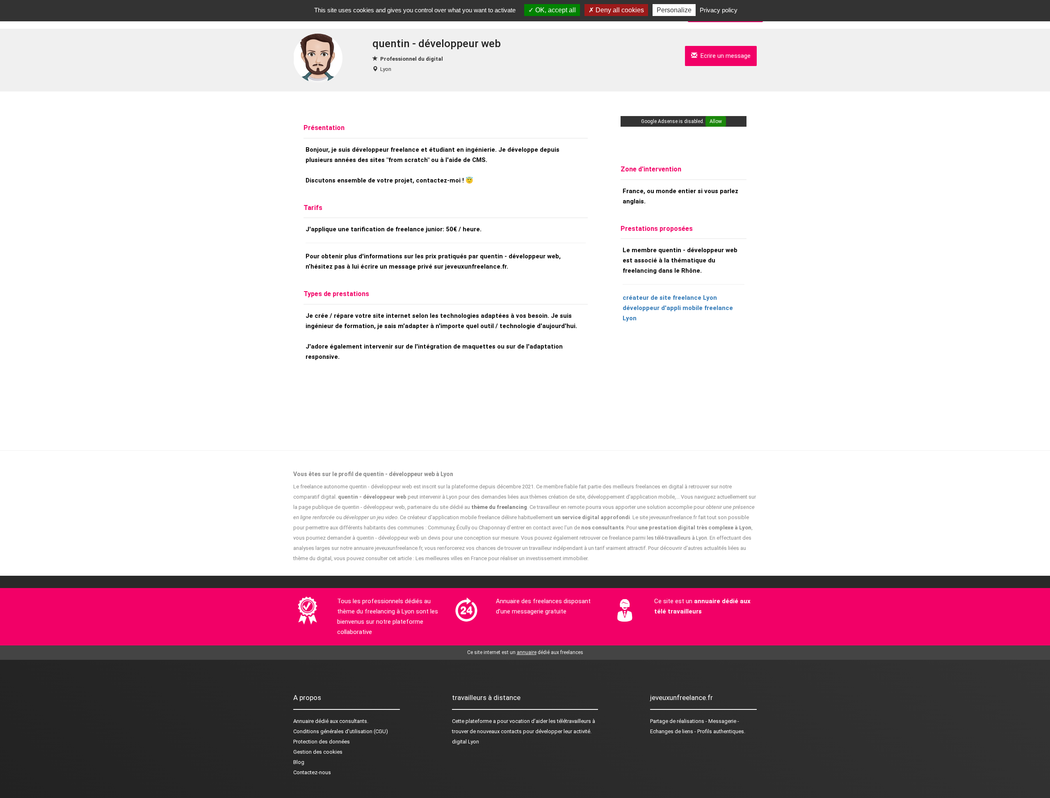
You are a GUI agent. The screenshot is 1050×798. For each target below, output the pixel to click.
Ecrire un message (724, 55)
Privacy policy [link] (718, 10)
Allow (716, 121)
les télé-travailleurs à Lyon (677, 538)
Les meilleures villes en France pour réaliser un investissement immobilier (501, 558)
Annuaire (303, 721)
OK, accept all (555, 10)
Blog (298, 762)
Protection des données (321, 742)
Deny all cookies (619, 10)
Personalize (674, 10)
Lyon (385, 69)
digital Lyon (465, 742)
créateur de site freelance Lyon (670, 297)
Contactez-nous (312, 772)
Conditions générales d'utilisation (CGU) (340, 731)
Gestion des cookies (317, 752)
